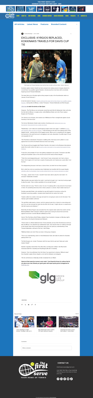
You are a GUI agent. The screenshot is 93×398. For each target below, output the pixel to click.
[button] (67, 16)
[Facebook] (58, 379)
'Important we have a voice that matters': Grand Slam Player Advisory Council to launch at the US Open (67, 330)
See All (77, 313)
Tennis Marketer (53, 397)
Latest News (32, 24)
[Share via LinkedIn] (28, 304)
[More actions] (71, 33)
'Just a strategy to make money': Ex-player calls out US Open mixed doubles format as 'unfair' (24, 330)
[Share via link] (32, 304)
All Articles (19, 24)
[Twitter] (64, 379)
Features (44, 24)
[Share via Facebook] (22, 304)
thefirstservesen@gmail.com (65, 367)
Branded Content (58, 24)
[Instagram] (61, 379)
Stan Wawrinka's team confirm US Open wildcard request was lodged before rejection (46, 330)
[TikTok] (71, 379)
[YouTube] (68, 379)
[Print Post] (35, 304)
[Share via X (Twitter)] (25, 304)
